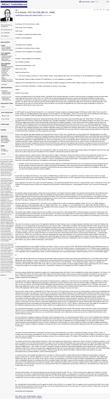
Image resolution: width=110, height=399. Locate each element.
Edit (97, 9)
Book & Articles (5, 119)
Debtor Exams (5, 59)
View (94, 9)
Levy (3, 77)
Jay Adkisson (4, 21)
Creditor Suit (5, 71)
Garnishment (5, 74)
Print (104, 9)
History (100, 9)
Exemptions (4, 91)
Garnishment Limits (6, 97)
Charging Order (5, 69)
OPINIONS (3, 130)
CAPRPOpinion (19, 15)
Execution (4, 72)
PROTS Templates (5, 141)
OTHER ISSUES (5, 124)
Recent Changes (85, 1)
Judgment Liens (5, 75)
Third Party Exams (6, 60)
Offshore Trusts (5, 115)
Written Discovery (6, 57)
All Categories (4, 150)
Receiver (4, 78)
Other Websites (5, 36)
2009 (30, 15)
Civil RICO (4, 84)
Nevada (3, 106)
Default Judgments (6, 48)
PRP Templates (5, 139)
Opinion (26, 15)
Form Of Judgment (6, 47)
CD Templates (4, 138)
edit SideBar (11, 278)
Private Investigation (7, 56)
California (34, 15)
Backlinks (107, 9)
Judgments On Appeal (7, 50)
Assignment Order (6, 68)
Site (16, 10)
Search (92, 1)
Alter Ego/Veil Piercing (7, 66)
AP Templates (4, 142)
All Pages (3, 149)
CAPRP (40, 15)
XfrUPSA (3, 154)
